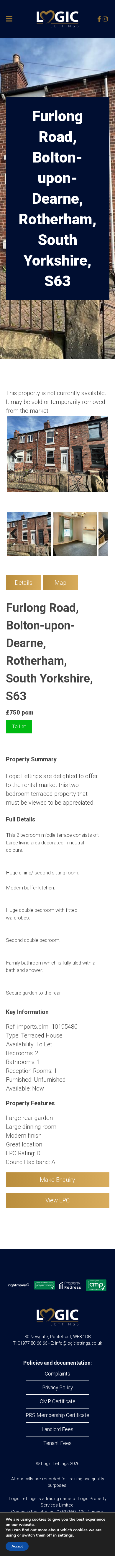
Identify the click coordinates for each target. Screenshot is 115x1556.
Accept (17, 1546)
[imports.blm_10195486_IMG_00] (57, 454)
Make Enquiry (57, 1179)
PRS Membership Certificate (57, 1415)
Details (23, 582)
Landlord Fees (57, 1429)
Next (99, 539)
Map (60, 582)
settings (65, 1535)
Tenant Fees (57, 1443)
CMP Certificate (57, 1401)
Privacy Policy (57, 1388)
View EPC (57, 1200)
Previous (16, 539)
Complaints (57, 1374)
